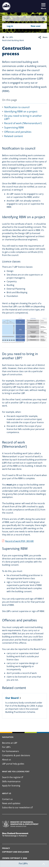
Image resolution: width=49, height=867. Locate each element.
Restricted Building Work (13, 40)
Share (45, 37)
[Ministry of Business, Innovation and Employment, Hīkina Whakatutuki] (20, 824)
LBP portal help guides (13, 763)
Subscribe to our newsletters (16, 807)
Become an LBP (9, 742)
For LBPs (9, 37)
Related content (13, 136)
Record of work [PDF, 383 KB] (19, 541)
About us (6, 759)
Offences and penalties (17, 131)
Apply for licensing (11, 785)
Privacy (6, 848)
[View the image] (24, 330)
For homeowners (10, 751)
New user (36, 26)
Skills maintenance (11, 781)
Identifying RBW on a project (20, 111)
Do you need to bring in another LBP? (23, 117)
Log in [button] (10, 26)
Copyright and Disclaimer (15, 852)
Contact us (7, 799)
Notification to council (17, 107)
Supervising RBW (14, 127)
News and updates (11, 803)
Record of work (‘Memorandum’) (23, 123)
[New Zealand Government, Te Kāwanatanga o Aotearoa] (20, 834)
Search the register (11, 777)
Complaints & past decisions (16, 755)
